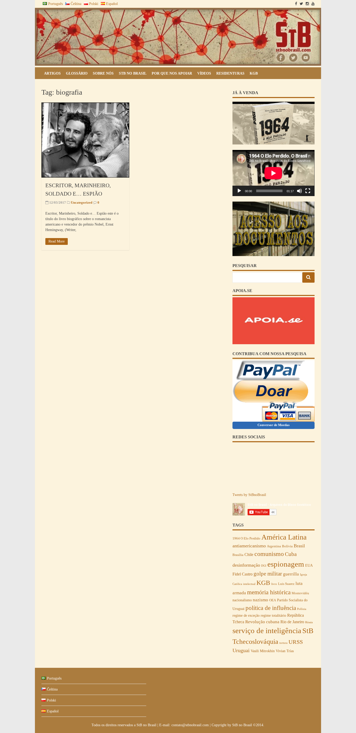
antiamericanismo (249, 545)
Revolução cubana (262, 621)
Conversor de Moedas (273, 425)
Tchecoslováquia (255, 641)
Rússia (309, 622)
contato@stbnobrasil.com (190, 725)
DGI (263, 565)
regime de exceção (246, 615)
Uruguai (241, 650)
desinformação (246, 565)
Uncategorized (81, 202)
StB (308, 631)
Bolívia (287, 546)
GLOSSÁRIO (77, 73)
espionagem (285, 564)
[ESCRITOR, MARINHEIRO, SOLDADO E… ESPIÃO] (85, 140)
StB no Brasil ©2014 (247, 725)
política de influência (270, 607)
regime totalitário (273, 615)
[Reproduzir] (239, 190)
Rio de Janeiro (292, 622)
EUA (309, 565)
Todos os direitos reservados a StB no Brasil (124, 725)
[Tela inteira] (307, 190)
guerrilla (291, 574)
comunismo (269, 553)
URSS (296, 642)
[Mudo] (299, 190)
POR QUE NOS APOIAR (172, 73)
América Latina (283, 537)
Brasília (237, 555)
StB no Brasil (132, 73)
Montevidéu (300, 593)
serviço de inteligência (266, 630)
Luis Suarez (286, 584)
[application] (273, 173)
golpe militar (268, 574)
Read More (56, 241)
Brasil (299, 545)
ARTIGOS (52, 73)
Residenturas (230, 73)
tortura (283, 642)
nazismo (260, 599)
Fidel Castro (242, 574)
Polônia (301, 609)
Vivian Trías (285, 651)
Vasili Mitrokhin (263, 651)
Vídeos (204, 73)
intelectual (249, 584)
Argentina (274, 546)
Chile (248, 554)
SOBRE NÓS (103, 73)
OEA (272, 600)
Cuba (291, 554)
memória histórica (269, 592)
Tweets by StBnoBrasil (249, 495)
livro (274, 584)
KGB (254, 73)
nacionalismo (242, 600)
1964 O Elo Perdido (246, 538)
